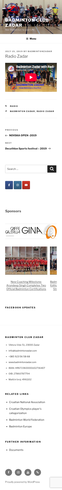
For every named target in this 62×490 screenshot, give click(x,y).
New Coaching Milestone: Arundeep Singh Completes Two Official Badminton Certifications (26, 285)
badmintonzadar (40, 51)
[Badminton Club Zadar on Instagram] (18, 185)
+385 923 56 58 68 (19, 356)
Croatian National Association (27, 402)
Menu (33, 38)
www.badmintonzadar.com (22, 362)
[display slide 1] (43, 233)
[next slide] (52, 231)
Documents (16, 449)
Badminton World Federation (26, 419)
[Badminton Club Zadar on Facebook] (9, 185)
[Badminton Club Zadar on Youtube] (26, 185)
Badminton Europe (20, 426)
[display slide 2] (45, 233)
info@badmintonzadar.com (23, 350)
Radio (14, 106)
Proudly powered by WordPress (22, 481)
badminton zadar (22, 111)
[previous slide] (10, 231)
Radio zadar (45, 111)
